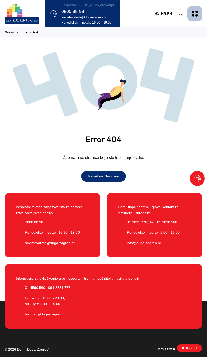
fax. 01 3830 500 (163, 222)
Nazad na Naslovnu (103, 176)
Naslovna (11, 32)
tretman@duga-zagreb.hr (45, 314)
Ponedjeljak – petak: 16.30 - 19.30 (86, 22)
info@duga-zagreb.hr (144, 243)
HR (163, 14)
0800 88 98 (72, 11)
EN (169, 14)
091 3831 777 (59, 288)
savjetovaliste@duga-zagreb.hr (84, 17)
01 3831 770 (137, 222)
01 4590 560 (35, 288)
